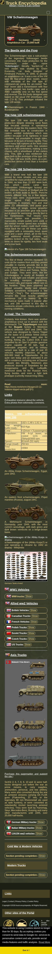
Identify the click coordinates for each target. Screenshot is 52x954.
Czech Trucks (19, 639)
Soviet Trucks (19, 633)
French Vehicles (20, 622)
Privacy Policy (20, 901)
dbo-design (45, 922)
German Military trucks (24, 822)
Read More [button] (44, 942)
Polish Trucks (19, 627)
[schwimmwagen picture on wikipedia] (26, 540)
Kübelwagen (11, 66)
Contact (11, 901)
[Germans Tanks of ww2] (26, 580)
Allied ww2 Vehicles (24, 603)
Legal (4, 901)
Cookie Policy (33, 901)
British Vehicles (20, 610)
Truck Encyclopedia (25, 3)
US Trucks (17, 644)
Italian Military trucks (23, 828)
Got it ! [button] (26, 950)
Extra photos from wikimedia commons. (25, 402)
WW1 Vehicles (19, 589)
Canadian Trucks (21, 616)
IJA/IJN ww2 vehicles (23, 833)
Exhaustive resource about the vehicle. (24, 400)
